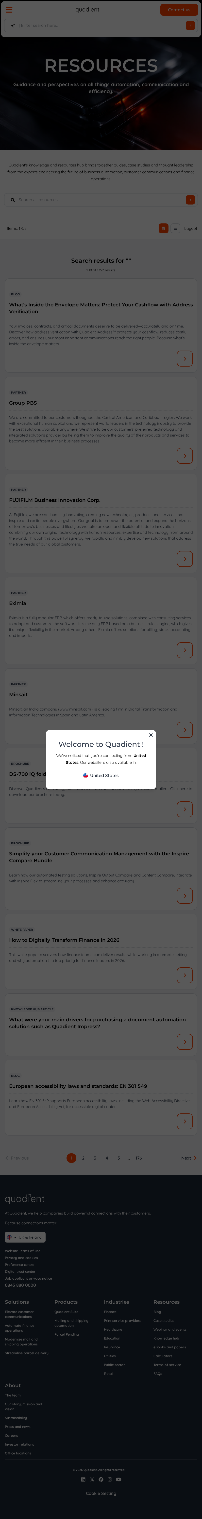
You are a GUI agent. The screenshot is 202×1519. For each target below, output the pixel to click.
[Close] (151, 735)
